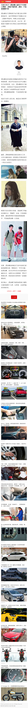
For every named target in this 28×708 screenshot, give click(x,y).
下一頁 (14, 297)
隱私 (12, 705)
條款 (10, 705)
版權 (14, 705)
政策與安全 (7, 705)
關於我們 (2, 705)
